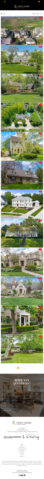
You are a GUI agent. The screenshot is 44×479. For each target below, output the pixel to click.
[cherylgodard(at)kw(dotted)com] (39, 1)
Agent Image (29, 472)
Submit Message (7, 410)
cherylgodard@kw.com (21, 430)
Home (22, 444)
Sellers (22, 453)
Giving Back (22, 450)
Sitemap (26, 471)
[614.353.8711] (22, 1)
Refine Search (35, 13)
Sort (42, 13)
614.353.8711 (22, 428)
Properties (22, 447)
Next (25, 367)
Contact (22, 456)
